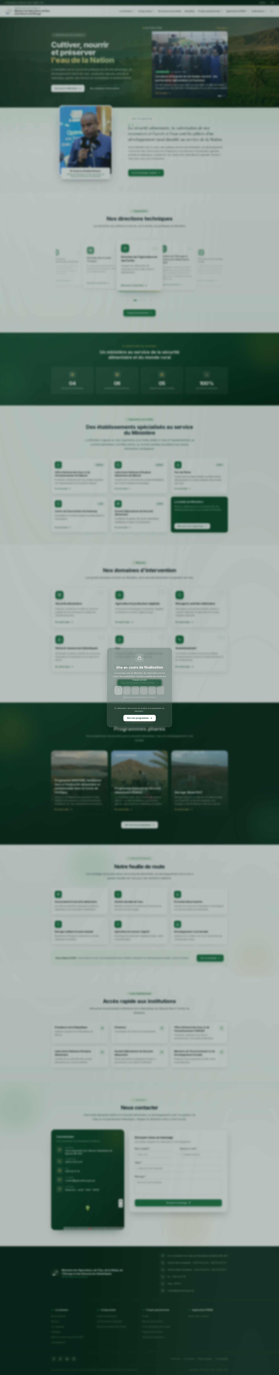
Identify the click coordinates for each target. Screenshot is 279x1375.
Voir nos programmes (138, 718)
